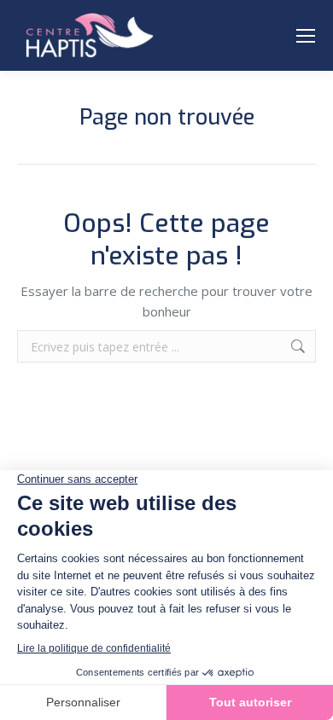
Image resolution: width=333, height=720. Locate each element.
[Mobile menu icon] (305, 36)
